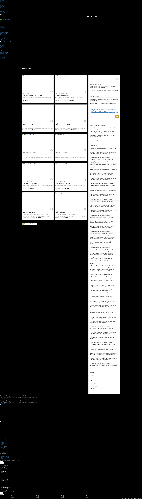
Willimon (92, 276)
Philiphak (92, 194)
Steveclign (92, 190)
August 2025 (92, 388)
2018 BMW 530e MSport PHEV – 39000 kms (33, 95)
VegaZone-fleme (94, 185)
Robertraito (92, 148)
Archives (92, 380)
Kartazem (92, 156)
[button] (47, 465)
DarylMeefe (92, 269)
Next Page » (34, 223)
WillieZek (92, 241)
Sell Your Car (2, 28)
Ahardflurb (92, 230)
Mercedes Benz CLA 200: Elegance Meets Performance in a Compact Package (103, 104)
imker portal (92, 321)
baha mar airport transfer (95, 159)
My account (89, 16)
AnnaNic (92, 285)
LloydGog (92, 253)
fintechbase (93, 110)
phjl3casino (92, 309)
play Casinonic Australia (95, 344)
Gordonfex (92, 217)
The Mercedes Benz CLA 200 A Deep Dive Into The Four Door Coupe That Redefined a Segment (103, 87)
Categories (92, 372)
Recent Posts (93, 121)
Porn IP (91, 305)
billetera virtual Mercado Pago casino (98, 109)
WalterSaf (92, 265)
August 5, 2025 (59, 211)
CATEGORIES (5, 475)
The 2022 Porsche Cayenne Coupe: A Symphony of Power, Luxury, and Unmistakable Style (102, 132)
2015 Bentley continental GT (63, 124)
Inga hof (92, 325)
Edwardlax (92, 226)
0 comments (33, 93)
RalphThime (92, 301)
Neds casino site (93, 341)
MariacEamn (92, 312)
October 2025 (93, 383)
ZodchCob (92, 152)
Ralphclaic (92, 198)
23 (30, 223)
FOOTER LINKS (5, 465)
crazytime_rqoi (93, 317)
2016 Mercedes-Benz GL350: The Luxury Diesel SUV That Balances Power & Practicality (102, 136)
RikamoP (92, 233)
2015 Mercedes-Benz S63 (62, 95)
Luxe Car (92, 375)
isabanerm (92, 289)
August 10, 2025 (26, 181)
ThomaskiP (92, 280)
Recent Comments (94, 145)
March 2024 (92, 391)
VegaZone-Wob (93, 182)
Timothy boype (93, 221)
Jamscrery (92, 249)
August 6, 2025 (26, 211)
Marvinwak (92, 332)
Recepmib (92, 178)
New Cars (2, 1)
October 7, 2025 (26, 93)
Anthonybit (92, 296)
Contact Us (2, 5)
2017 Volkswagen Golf (61, 212)
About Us (2, 4)
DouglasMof (92, 210)
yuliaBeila (92, 293)
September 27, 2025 (60, 93)
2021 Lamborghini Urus (28, 124)
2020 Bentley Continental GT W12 (31, 183)
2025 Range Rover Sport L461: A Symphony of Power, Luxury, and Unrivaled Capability (102, 309)
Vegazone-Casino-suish (95, 205)
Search (91, 76)
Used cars (2, 0)
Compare (2, 3)
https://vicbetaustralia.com (96, 336)
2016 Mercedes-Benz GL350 (30, 154)
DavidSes (92, 260)
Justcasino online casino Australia (97, 353)
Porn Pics (92, 273)
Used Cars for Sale (4, 22)
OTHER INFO (5, 484)
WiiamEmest (92, 246)
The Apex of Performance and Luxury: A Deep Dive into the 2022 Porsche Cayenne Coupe (104, 91)
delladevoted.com (94, 169)
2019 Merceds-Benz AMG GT (30, 212)
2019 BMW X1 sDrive (61, 154)
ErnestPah (92, 237)
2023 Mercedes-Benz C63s (63, 183)
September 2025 (93, 386)
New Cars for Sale (3, 24)
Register (96, 16)
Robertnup (92, 214)
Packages (2, 6)
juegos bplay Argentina (95, 173)
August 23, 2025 (59, 123)
